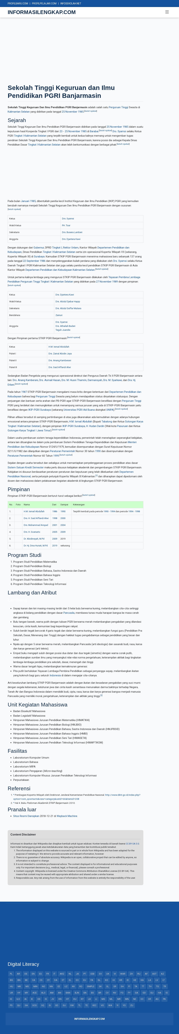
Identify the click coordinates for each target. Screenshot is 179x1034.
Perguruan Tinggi (118, 107)
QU (18, 1005)
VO (102, 1005)
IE (32, 999)
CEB (92, 973)
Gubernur (39, 247)
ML (111, 999)
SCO (34, 1005)
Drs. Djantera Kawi (71, 239)
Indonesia (55, 675)
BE (26, 980)
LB (89, 999)
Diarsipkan (33, 816)
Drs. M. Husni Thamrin (74, 380)
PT (84, 973)
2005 (54, 532)
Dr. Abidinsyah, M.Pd (34, 538)
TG (157, 986)
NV (114, 992)
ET (63, 980)
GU (151, 992)
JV (52, 999)
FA (92, 980)
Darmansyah (95, 380)
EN (33, 973)
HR (120, 980)
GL (99, 980)
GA (136, 992)
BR (99, 992)
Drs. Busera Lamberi (72, 232)
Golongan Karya (134, 421)
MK (19, 986)
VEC (94, 1005)
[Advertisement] (89, 50)
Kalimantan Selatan (19, 111)
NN (51, 986)
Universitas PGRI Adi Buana (79, 409)
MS (27, 986)
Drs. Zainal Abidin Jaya (60, 353)
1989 (115, 281)
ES (40, 973)
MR (119, 999)
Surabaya (39, 256)
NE (134, 999)
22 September (31, 260)
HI (114, 980)
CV (107, 992)
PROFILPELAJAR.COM (44, 3)
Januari (25, 201)
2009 (62, 532)
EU (84, 980)
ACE (35, 992)
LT (164, 980)
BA (85, 992)
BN (18, 980)
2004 (62, 525)
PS (11, 1005)
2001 (54, 525)
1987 (24, 391)
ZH (131, 973)
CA (33, 980)
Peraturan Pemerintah (62, 451)
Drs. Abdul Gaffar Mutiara (68, 308)
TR (164, 986)
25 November (69, 111)
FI (129, 986)
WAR (122, 973)
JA (77, 973)
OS (38, 999)
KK (73, 986)
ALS (43, 992)
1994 (112, 511)
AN (59, 992)
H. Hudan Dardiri (95, 426)
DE (25, 973)
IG (11, 999)
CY (48, 980)
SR (114, 986)
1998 (137, 511)
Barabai (94, 131)
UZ (66, 986)
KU (74, 999)
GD (144, 992)
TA (136, 986)
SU (64, 1005)
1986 (42, 260)
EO (77, 980)
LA (149, 980)
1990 (98, 451)
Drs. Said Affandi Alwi (60, 367)
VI (115, 973)
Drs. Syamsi (119, 131)
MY (26, 992)
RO (80, 986)
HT (67, 999)
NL (70, 973)
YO (124, 1005)
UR (11, 992)
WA (110, 1005)
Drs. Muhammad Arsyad (36, 525)
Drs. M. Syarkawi (112, 380)
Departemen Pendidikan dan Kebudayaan (49, 269)
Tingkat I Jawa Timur (39, 430)
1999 (56, 455)
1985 (81, 111)
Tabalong (107, 421)
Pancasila (68, 612)
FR (47, 973)
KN (60, 999)
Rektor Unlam (70, 247)
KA (142, 980)
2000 (62, 518)
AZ (162, 973)
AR (18, 973)
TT (143, 986)
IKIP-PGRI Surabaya (39, 409)
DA (55, 980)
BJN (77, 992)
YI (117, 1005)
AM (51, 992)
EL (70, 980)
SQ (42, 1005)
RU (138, 973)
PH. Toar (66, 225)
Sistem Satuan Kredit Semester (26, 467)
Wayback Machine (67, 816)
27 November (104, 281)
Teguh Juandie (63, 330)
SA (26, 1005)
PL (11, 973)
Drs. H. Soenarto (32, 532)
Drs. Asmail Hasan (49, 380)
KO (106, 980)
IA (25, 999)
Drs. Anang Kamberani (60, 360)
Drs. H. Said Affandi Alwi (36, 518)
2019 (54, 545)
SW (72, 1005)
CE (58, 986)
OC (142, 999)
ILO (18, 999)
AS (157, 999)
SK (100, 986)
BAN (68, 992)
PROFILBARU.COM (18, 3)
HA (159, 992)
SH (122, 986)
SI (50, 1005)
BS (92, 992)
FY (129, 992)
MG (103, 999)
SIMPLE (90, 986)
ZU (131, 1005)
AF (146, 973)
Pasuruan (122, 426)
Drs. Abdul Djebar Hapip (68, 301)
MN (127, 999)
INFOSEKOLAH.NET (70, 3)
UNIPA (109, 409)
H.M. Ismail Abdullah (59, 346)
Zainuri (59, 315)
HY (18, 992)
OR (149, 999)
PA (164, 999)
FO (122, 992)
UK (107, 973)
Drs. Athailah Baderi (65, 326)
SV (100, 973)
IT (54, 973)
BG (11, 980)
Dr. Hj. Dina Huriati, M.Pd (36, 545)
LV (157, 980)
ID (128, 980)
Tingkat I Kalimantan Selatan (30, 135)
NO (43, 986)
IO (167, 992)
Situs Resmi (20, 816)
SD (56, 1005)
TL (79, 1005)
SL (107, 986)
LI (96, 999)
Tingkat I (57, 247)
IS (46, 999)
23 (61, 131)
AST (154, 973)
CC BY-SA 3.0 (132, 843)
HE (134, 980)
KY (82, 999)
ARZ (62, 973)
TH (150, 986)
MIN (35, 986)
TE (86, 1005)
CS (41, 980)
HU (11, 986)
